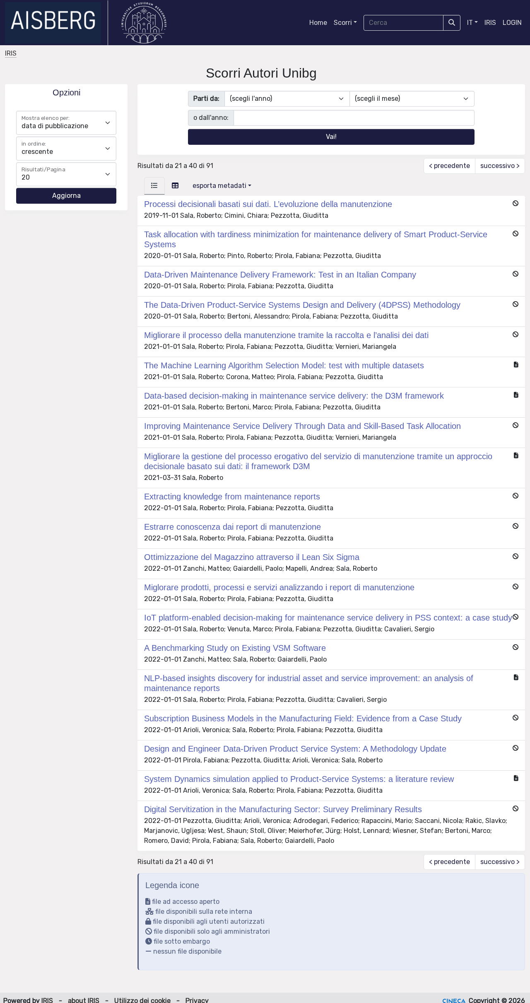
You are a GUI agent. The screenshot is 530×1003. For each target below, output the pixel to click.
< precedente (449, 166)
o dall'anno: (211, 118)
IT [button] (470, 23)
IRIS (490, 23)
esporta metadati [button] (219, 186)
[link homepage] (56, 22)
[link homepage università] (144, 22)
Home (318, 23)
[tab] (154, 186)
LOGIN (512, 23)
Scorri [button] (343, 23)
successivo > (500, 166)
